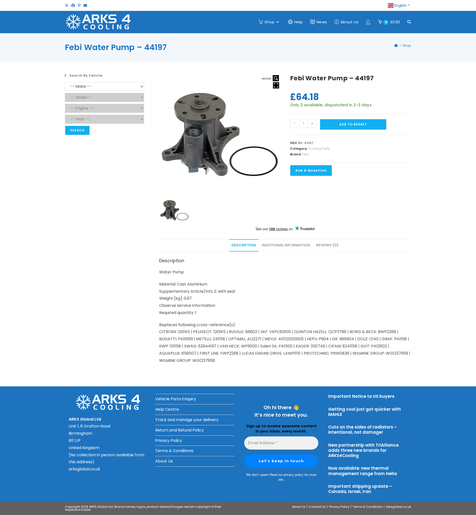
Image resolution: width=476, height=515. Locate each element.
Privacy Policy (168, 440)
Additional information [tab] (286, 245)
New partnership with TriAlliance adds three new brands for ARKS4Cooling (363, 450)
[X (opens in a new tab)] (67, 5)
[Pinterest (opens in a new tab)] (79, 5)
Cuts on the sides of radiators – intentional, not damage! (362, 429)
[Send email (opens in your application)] (85, 5)
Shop (407, 45)
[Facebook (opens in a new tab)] (73, 5)
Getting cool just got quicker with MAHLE (364, 411)
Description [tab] (244, 245)
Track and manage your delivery (186, 420)
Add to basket (353, 124)
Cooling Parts (319, 148)
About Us (164, 461)
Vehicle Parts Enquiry (175, 399)
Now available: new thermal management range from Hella (362, 470)
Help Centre (167, 409)
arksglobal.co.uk (84, 469)
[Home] (396, 45)
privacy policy (293, 475)
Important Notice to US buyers (361, 396)
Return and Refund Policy (179, 430)
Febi (305, 154)
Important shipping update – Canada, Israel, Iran (360, 488)
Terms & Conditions (174, 451)
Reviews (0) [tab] (327, 245)
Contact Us (317, 507)
